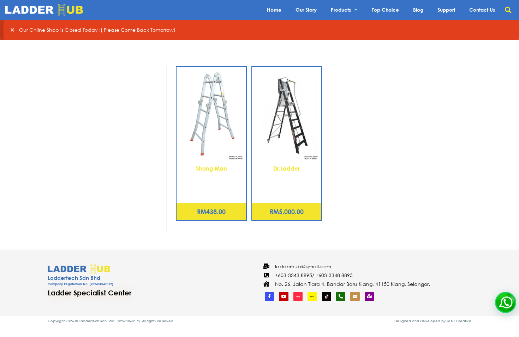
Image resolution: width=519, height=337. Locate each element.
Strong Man (211, 168)
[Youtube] (283, 296)
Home (274, 10)
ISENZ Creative (459, 321)
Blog (418, 10)
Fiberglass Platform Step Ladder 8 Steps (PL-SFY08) (287, 181)
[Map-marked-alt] (369, 296)
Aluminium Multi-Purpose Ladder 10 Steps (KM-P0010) (211, 184)
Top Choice (385, 10)
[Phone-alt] (340, 296)
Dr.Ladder (286, 168)
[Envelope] (354, 296)
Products (341, 10)
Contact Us (482, 10)
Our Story (306, 10)
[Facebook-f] (269, 296)
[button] (508, 10)
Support (446, 10)
